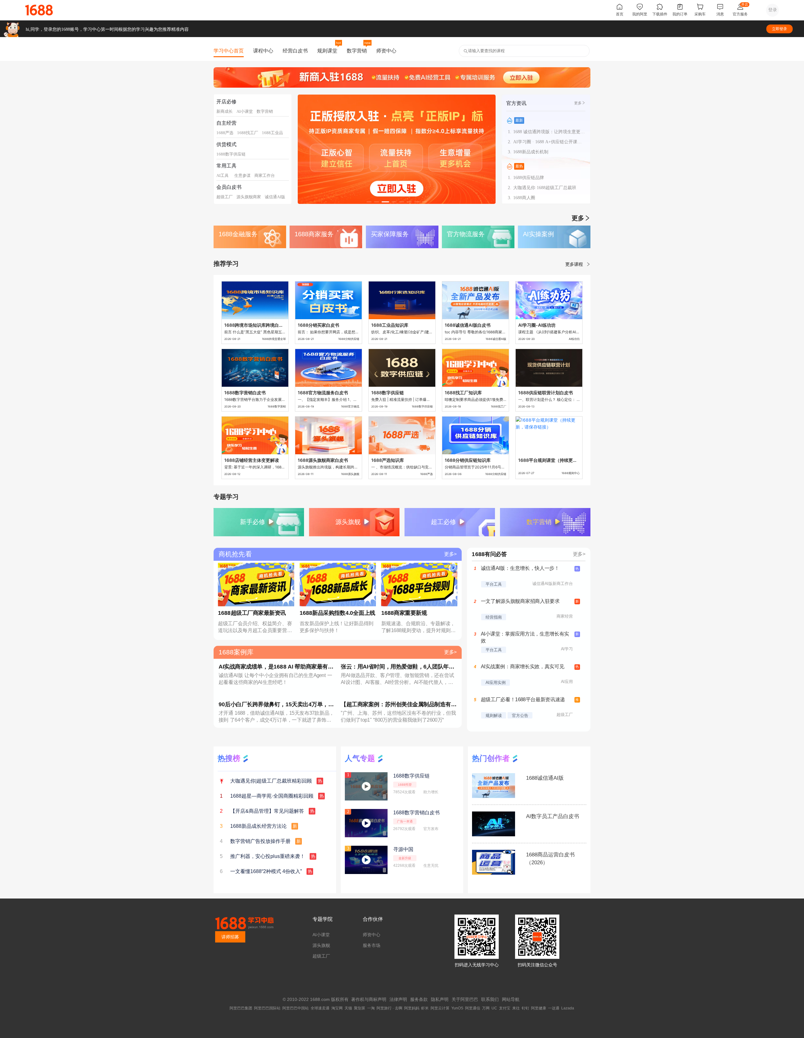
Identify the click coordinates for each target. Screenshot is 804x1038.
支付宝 (504, 1008)
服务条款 (419, 999)
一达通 (553, 1008)
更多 (578, 103)
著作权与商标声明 (368, 999)
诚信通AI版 (275, 196)
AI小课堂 (244, 111)
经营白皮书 (295, 50)
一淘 (371, 1008)
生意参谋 (242, 175)
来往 (516, 1008)
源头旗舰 (321, 945)
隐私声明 (439, 999)
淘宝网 (337, 1008)
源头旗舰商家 (248, 196)
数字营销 (357, 50)
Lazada (567, 1008)
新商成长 (224, 111)
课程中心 (263, 50)
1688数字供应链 (231, 154)
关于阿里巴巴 (465, 999)
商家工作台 (264, 175)
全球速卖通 (320, 1008)
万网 (486, 1008)
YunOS (457, 1008)
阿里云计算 (440, 1008)
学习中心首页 (229, 50)
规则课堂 (327, 50)
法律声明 (398, 999)
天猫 (348, 1008)
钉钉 (525, 1008)
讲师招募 (230, 936)
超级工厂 (224, 196)
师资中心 (386, 50)
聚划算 (359, 1008)
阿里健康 (538, 1008)
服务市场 (371, 945)
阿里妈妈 (411, 1008)
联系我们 (490, 999)
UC (494, 1008)
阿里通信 (472, 1008)
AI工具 (222, 175)
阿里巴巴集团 (241, 1008)
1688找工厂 (247, 132)
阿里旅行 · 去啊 (389, 1008)
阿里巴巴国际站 (267, 1008)
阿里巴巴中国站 (295, 1008)
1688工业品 (272, 132)
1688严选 (224, 132)
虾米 (425, 1008)
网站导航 (510, 999)
